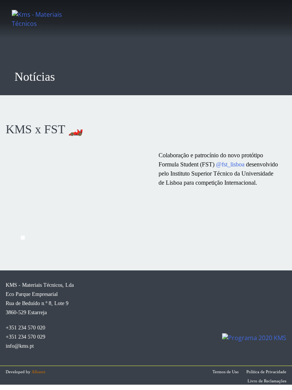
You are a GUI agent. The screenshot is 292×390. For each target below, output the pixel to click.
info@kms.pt (20, 346)
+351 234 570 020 (25, 328)
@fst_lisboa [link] (230, 164)
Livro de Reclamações (267, 381)
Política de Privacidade (266, 371)
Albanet (38, 371)
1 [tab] (23, 238)
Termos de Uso (226, 371)
